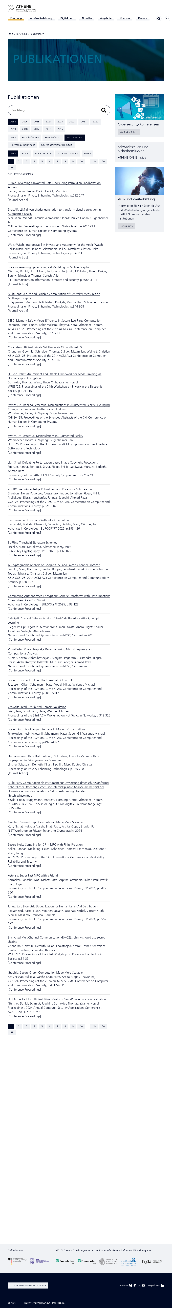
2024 (48, 121)
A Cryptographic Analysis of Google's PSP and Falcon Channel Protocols (54, 565)
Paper (87, 153)
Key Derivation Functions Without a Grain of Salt (39, 520)
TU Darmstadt (74, 137)
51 (11, 167)
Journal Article (68, 153)
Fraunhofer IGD (30, 137)
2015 (60, 128)
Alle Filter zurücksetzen (20, 174)
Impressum (58, 1302)
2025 (36, 121)
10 (81, 161)
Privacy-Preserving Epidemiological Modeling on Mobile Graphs (48, 267)
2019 (13, 128)
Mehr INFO (126, 226)
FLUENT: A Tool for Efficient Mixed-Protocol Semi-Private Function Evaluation (57, 999)
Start (10, 33)
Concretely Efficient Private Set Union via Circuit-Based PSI (45, 347)
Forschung (21, 33)
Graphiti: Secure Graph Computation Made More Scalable (45, 822)
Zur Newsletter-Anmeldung (28, 1285)
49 (94, 161)
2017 (36, 128)
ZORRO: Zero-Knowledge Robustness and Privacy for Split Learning (51, 489)
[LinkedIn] (139, 1285)
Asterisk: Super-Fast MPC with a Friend (33, 875)
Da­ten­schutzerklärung (37, 1302)
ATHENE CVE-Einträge (132, 157)
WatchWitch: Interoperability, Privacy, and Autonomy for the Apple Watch (55, 245)
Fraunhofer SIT (53, 137)
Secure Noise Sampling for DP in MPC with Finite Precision (45, 844)
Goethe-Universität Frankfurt (56, 144)
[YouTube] (143, 1285)
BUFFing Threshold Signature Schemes (32, 542)
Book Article (43, 153)
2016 (48, 128)
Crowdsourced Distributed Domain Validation (37, 707)
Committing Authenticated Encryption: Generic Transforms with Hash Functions (59, 596)
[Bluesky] (130, 1285)
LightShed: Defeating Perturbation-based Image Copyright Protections (53, 462)
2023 (60, 121)
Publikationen (37, 33)
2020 (95, 121)
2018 (25, 128)
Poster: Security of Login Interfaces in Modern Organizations (46, 729)
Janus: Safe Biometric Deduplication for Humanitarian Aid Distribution (53, 906)
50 (103, 161)
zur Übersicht (129, 131)
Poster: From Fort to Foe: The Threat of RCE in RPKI (41, 680)
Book (25, 153)
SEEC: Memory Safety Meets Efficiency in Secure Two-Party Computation (54, 320)
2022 (72, 121)
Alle (13, 121)
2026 (25, 121)
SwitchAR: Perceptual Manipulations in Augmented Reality (45, 436)
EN (167, 18)
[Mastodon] (134, 1285)
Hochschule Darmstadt (22, 144)
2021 (83, 121)
